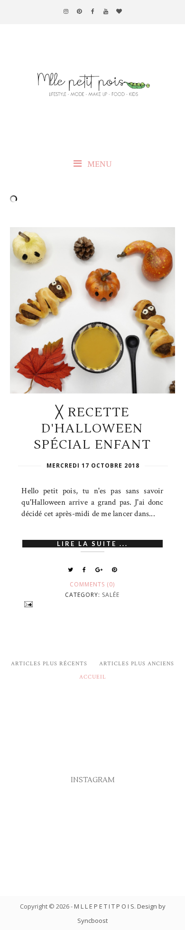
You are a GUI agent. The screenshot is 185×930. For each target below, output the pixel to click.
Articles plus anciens (136, 663)
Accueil (92, 677)
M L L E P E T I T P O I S (104, 906)
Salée (111, 595)
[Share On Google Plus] (99, 570)
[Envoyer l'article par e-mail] (92, 604)
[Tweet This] (71, 570)
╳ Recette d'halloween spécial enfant (92, 428)
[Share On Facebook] (84, 570)
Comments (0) (92, 584)
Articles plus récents (49, 663)
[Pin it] (114, 570)
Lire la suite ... (92, 543)
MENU (98, 164)
